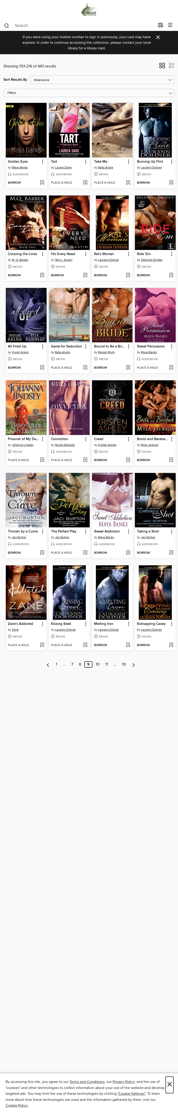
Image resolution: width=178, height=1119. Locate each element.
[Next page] (133, 664)
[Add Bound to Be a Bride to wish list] (128, 368)
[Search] (6, 25)
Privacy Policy (124, 1081)
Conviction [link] (59, 439)
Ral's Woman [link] (104, 254)
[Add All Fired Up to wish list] (42, 368)
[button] (162, 67)
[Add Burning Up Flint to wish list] (171, 183)
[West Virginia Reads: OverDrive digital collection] (89, 9)
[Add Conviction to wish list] (85, 460)
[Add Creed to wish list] (128, 460)
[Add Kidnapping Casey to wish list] (171, 645)
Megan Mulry (106, 352)
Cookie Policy (17, 1105)
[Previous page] (48, 664)
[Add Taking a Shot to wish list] (171, 553)
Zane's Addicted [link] (20, 624)
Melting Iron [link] (103, 624)
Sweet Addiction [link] (107, 531)
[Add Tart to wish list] (85, 183)
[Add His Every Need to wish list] (85, 276)
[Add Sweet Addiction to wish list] (128, 553)
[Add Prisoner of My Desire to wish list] (42, 460)
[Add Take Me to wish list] (128, 183)
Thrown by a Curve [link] (23, 531)
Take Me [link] (100, 162)
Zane (15, 630)
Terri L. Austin (63, 260)
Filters (11, 93)
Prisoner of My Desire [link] (24, 439)
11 (106, 664)
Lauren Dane (63, 167)
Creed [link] (98, 439)
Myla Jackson (150, 445)
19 (124, 664)
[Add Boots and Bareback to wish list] (171, 460)
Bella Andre (105, 167)
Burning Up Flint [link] (150, 162)
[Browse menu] (170, 25)
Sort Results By (15, 80)
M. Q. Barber (20, 260)
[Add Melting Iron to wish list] (128, 645)
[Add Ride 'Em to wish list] (171, 276)
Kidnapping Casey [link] (151, 624)
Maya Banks (20, 167)
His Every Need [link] (63, 254)
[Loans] (160, 26)
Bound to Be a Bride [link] (110, 346)
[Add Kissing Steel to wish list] (85, 645)
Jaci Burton (19, 537)
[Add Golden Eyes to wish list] (42, 183)
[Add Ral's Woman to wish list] (128, 276)
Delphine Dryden (151, 260)
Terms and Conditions (87, 1081)
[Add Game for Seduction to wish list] (85, 368)
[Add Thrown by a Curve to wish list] (42, 553)
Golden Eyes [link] (18, 162)
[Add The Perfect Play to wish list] (85, 553)
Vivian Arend (20, 352)
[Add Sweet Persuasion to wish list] (171, 368)
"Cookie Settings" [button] (131, 1093)
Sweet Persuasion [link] (151, 346)
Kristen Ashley (107, 445)
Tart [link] (54, 162)
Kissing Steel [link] (61, 624)
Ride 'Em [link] (143, 254)
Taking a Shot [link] (148, 531)
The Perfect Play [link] (63, 531)
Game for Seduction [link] (66, 346)
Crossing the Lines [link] (22, 254)
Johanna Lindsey (23, 445)
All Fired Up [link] (17, 346)
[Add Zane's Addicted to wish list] (42, 645)
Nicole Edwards (65, 445)
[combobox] (79, 25)
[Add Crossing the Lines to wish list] (42, 276)
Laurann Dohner (151, 167)
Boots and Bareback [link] (153, 439)
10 (98, 664)
